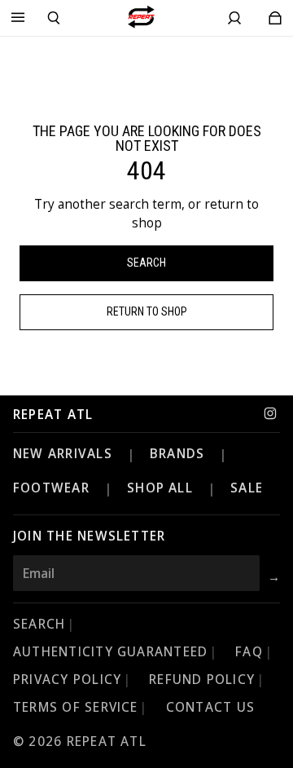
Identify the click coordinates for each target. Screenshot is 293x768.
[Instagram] (270, 413)
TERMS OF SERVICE (75, 707)
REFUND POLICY (202, 679)
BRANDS (177, 453)
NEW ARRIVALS (62, 453)
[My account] (234, 18)
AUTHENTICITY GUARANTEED (110, 651)
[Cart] (275, 18)
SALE (246, 488)
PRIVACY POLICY (67, 679)
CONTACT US (210, 707)
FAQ (249, 651)
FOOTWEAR (51, 488)
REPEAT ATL (53, 415)
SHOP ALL (160, 488)
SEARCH (39, 624)
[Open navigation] (18, 18)
